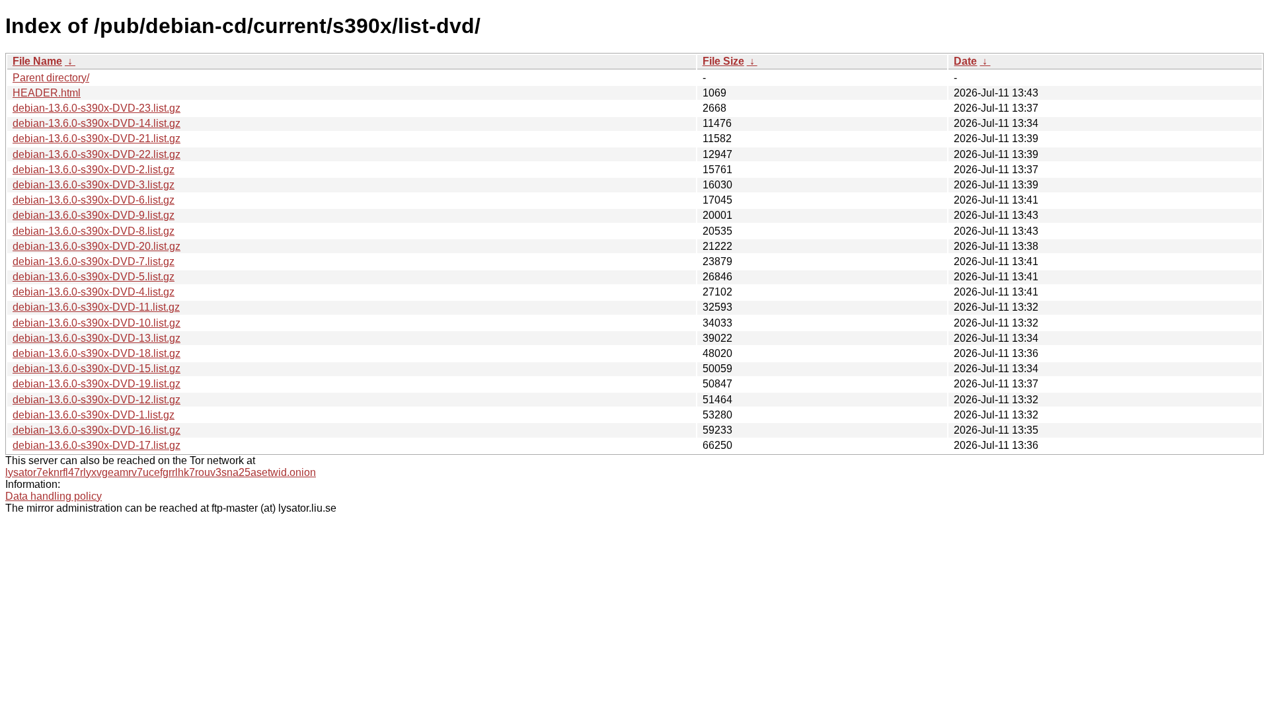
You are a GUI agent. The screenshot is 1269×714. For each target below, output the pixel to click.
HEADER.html (47, 93)
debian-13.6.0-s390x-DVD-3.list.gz (93, 184)
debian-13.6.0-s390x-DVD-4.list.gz (93, 292)
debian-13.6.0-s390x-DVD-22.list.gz (96, 154)
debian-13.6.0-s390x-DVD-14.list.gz (96, 123)
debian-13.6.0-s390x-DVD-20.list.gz (96, 246)
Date (965, 61)
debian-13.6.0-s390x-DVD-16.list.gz (96, 430)
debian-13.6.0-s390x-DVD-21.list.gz (96, 138)
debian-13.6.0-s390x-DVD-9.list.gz (93, 215)
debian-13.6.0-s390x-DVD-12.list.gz (96, 399)
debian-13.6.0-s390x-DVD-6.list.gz (93, 200)
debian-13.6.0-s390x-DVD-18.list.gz (96, 353)
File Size (723, 61)
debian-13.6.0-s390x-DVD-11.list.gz (96, 307)
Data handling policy (53, 496)
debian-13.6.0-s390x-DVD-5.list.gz (93, 276)
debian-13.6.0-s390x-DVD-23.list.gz (96, 108)
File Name (37, 61)
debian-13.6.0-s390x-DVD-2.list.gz (93, 169)
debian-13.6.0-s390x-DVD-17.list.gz (96, 445)
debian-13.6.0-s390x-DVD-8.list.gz (93, 231)
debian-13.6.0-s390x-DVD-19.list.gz (96, 383)
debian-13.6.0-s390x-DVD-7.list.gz (93, 261)
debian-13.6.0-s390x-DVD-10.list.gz (96, 323)
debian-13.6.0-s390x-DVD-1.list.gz (93, 414)
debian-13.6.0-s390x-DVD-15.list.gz (96, 368)
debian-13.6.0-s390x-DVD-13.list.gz (96, 338)
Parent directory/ (51, 77)
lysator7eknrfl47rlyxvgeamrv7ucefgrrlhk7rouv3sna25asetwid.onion (160, 472)
